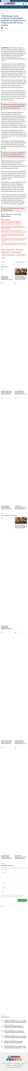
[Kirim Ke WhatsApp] (26, 262)
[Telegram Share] (23, 262)
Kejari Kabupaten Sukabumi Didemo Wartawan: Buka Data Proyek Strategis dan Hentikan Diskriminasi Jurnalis (14, 240)
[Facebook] (7, 1059)
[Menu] (2, 4)
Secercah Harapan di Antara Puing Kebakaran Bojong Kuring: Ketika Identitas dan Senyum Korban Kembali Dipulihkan (13, 227)
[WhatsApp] (18, 1059)
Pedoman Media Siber (17, 1065)
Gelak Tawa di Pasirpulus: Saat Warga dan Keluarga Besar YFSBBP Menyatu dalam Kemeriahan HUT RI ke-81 (14, 244)
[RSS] (21, 1059)
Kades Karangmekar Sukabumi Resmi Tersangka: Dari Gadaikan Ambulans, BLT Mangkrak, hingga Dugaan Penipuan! (14, 1026)
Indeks (4, 1063)
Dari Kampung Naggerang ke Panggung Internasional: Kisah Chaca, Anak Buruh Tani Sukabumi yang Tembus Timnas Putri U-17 (11, 223)
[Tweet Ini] (17, 262)
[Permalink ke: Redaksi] (2, 27)
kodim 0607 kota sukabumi (8, 255)
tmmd (3, 257)
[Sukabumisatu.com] (9, 4)
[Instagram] (15, 1059)
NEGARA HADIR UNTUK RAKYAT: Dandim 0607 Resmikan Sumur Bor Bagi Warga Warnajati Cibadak (13, 231)
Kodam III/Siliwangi (16, 252)
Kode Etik (9, 1063)
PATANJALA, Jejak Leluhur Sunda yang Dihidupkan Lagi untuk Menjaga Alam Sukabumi (13, 1042)
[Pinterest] (13, 1059)
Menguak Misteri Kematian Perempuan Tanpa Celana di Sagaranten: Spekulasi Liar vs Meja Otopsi (15, 1047)
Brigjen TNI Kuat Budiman (8, 249)
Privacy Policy (16, 1063)
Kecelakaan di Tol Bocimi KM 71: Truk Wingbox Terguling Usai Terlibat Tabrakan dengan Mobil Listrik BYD (15, 1021)
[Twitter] (10, 1059)
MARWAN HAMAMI (21, 255)
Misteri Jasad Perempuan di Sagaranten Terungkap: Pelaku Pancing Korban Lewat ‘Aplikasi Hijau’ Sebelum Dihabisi (14, 1031)
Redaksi (5, 27)
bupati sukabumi (6, 252)
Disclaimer (8, 1065)
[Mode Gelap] (24, 4)
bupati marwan (19, 249)
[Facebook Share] (14, 262)
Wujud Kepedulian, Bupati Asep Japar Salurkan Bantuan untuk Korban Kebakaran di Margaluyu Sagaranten (12, 235)
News (2, 13)
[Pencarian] (26, 4)
